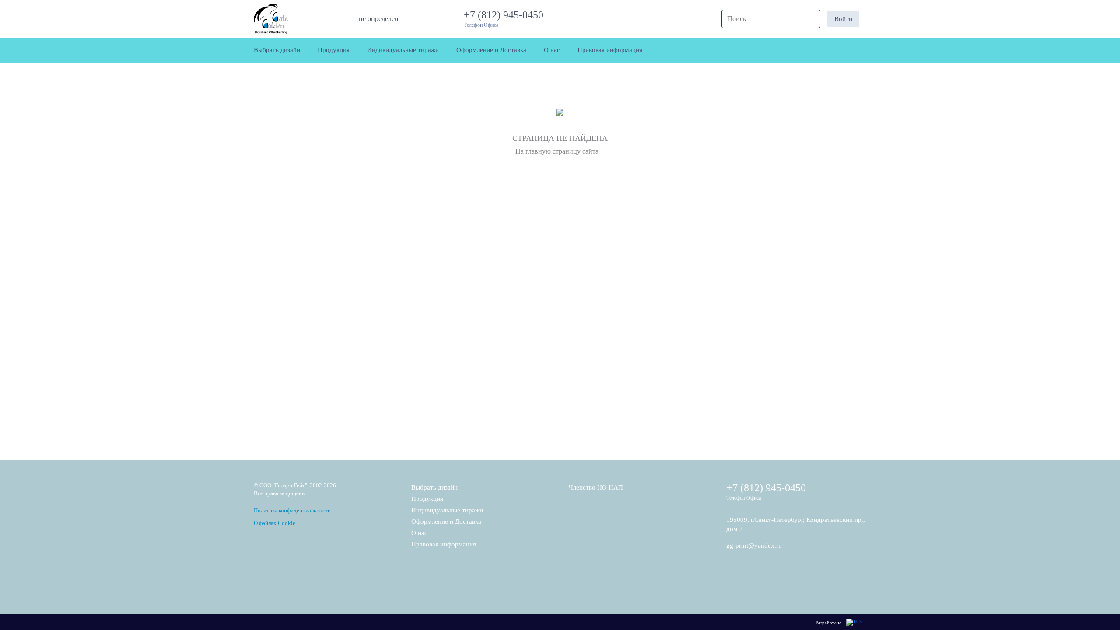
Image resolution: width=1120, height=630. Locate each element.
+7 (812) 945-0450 (506, 15)
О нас (419, 532)
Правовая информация (443, 544)
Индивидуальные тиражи (447, 510)
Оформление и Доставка (446, 521)
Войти (843, 18)
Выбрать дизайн (434, 487)
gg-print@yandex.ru (754, 545)
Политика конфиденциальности (292, 510)
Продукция (427, 498)
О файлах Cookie (274, 523)
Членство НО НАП (596, 487)
